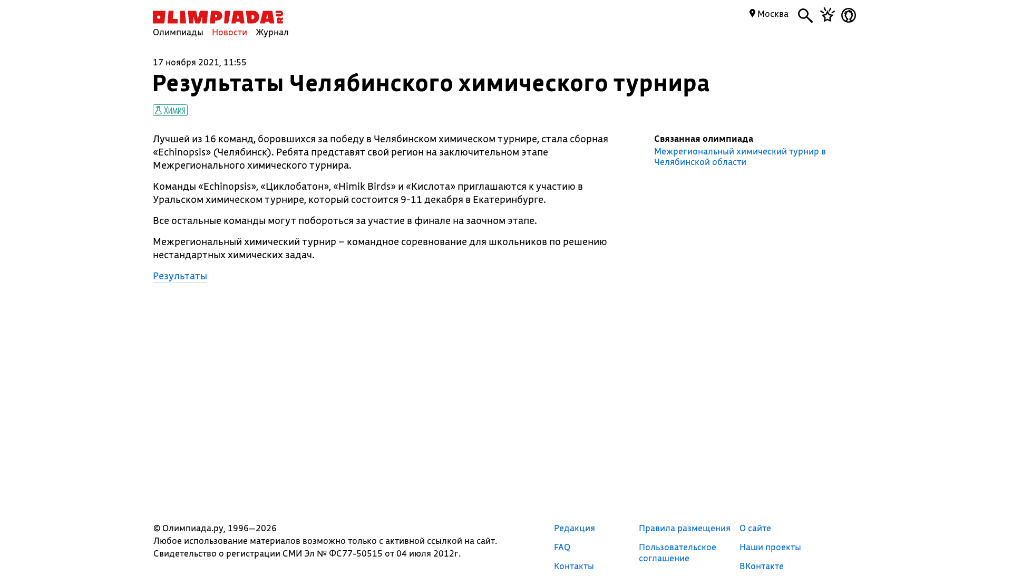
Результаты (180, 275)
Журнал (272, 31)
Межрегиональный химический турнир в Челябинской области (740, 156)
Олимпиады (178, 31)
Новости (229, 31)
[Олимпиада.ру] (218, 17)
